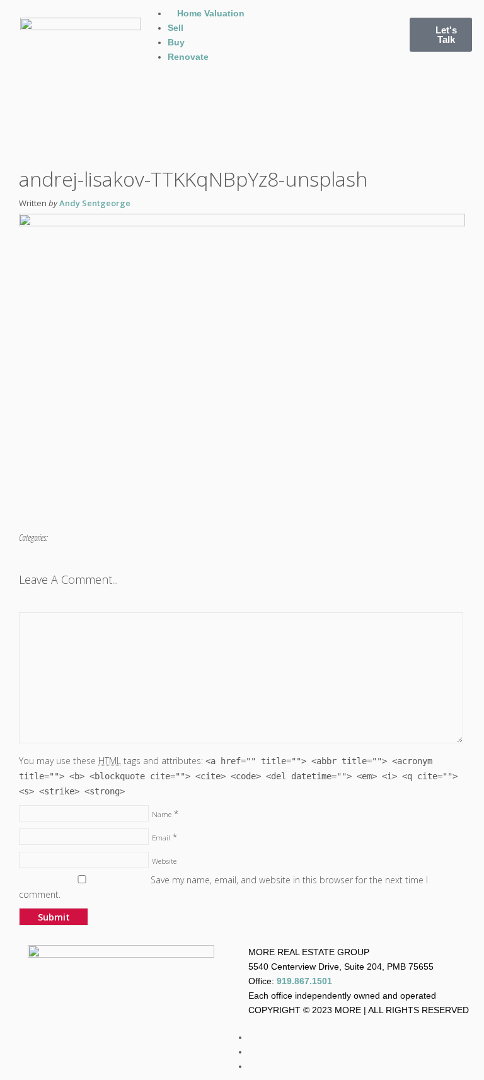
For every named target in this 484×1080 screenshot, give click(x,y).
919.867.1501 (304, 981)
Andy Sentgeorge (94, 203)
